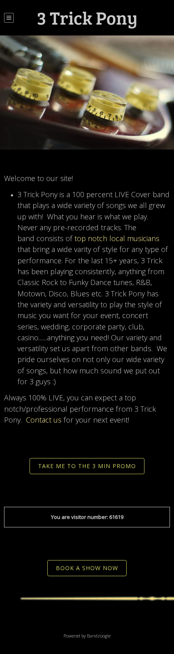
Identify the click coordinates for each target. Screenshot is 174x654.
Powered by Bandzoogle (87, 636)
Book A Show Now (87, 568)
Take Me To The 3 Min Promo (87, 466)
